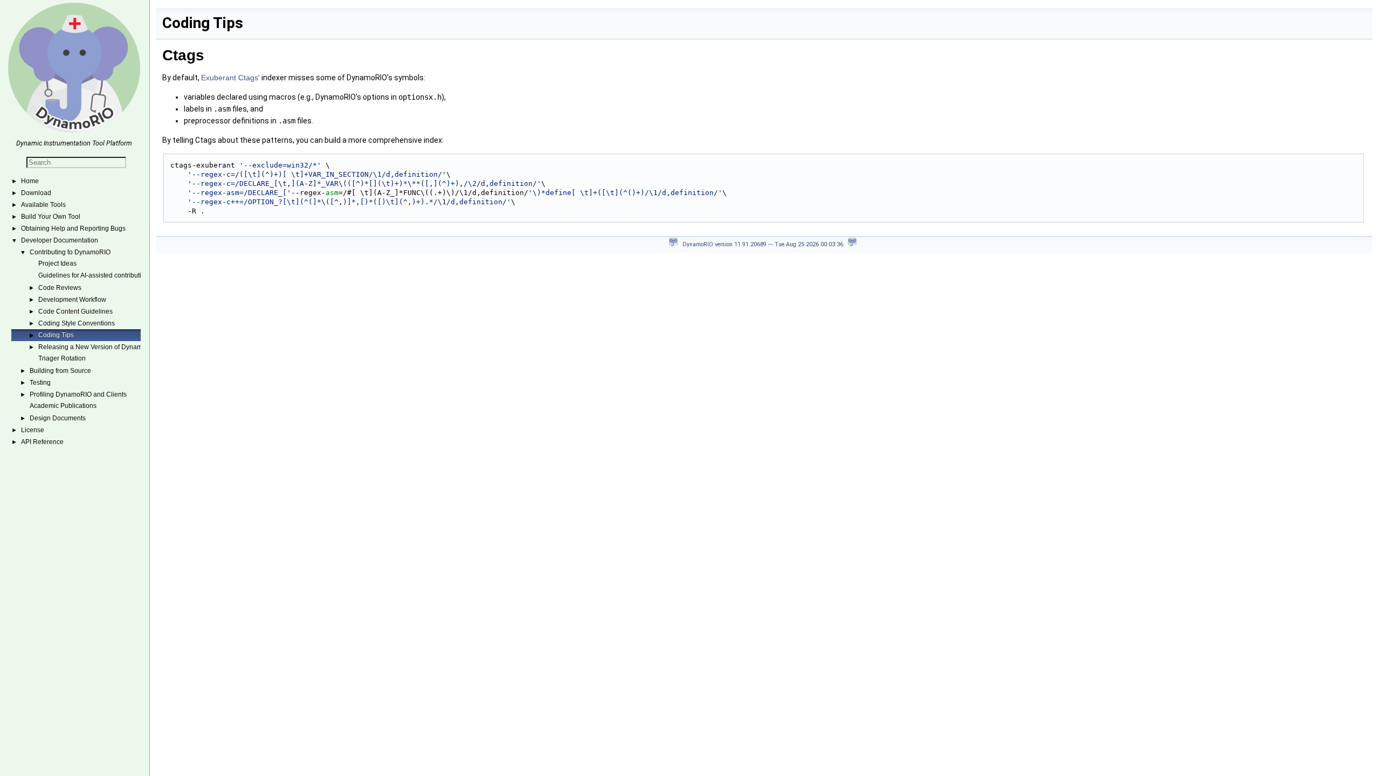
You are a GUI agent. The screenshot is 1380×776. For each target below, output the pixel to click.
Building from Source (60, 371)
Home (30, 181)
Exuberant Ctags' (230, 77)
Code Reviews (59, 288)
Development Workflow (72, 299)
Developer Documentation (59, 240)
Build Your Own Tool (50, 216)
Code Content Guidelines (75, 311)
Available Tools (43, 205)
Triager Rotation (62, 358)
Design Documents (58, 418)
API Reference (42, 442)
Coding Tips (56, 335)
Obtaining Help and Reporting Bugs (73, 228)
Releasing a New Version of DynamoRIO (97, 347)
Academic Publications (63, 406)
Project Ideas (57, 263)
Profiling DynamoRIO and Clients (78, 394)
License (32, 430)
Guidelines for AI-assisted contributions (95, 275)
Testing (40, 382)
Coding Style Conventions (76, 323)
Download (36, 193)
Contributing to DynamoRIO (70, 252)
